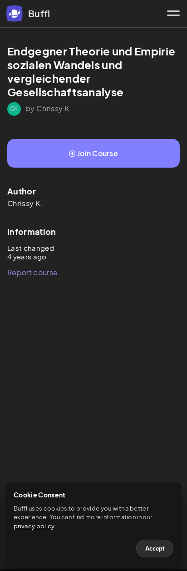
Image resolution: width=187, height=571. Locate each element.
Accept (154, 548)
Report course (32, 272)
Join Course (97, 153)
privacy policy (34, 526)
